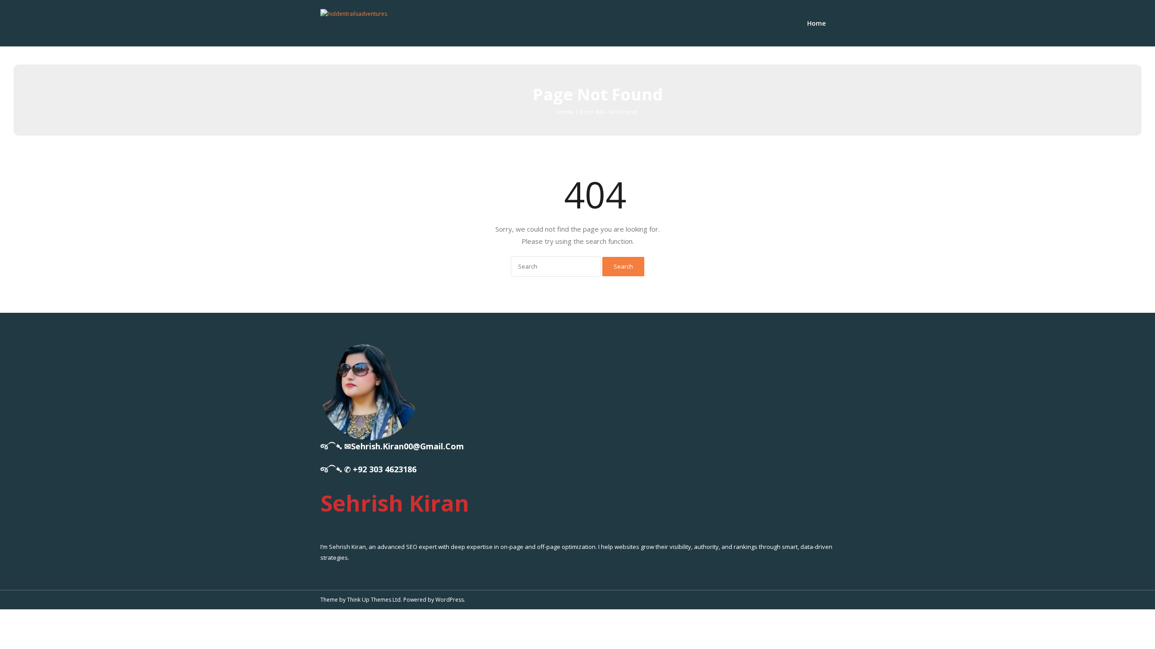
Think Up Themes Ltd (374, 599)
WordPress (449, 599)
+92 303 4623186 (384, 469)
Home (816, 23)
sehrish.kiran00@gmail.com (407, 446)
